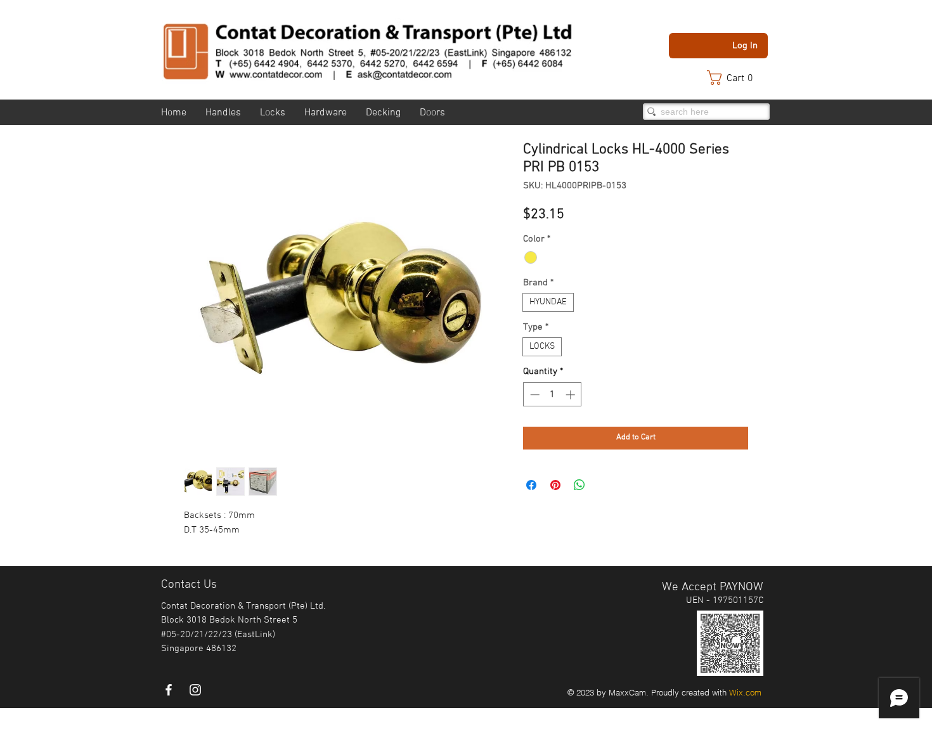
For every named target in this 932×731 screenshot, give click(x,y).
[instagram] (195, 689)
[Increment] (571, 394)
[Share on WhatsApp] (579, 485)
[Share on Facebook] (531, 485)
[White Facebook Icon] (168, 689)
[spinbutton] (552, 394)
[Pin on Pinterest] (555, 485)
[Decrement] (533, 394)
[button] (736, 77)
